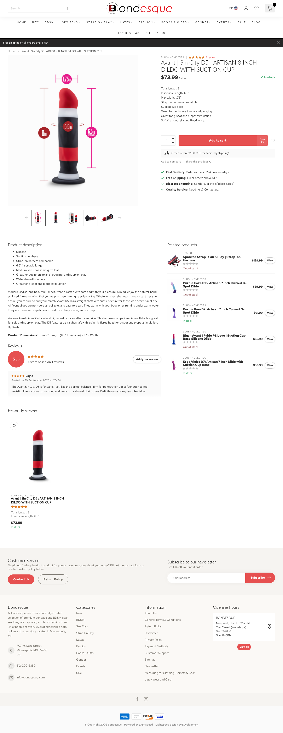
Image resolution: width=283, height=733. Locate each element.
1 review (210, 57)
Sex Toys (70, 22)
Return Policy (53, 579)
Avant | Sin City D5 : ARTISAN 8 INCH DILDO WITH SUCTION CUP (62, 51)
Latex (125, 22)
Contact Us (21, 579)
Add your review (147, 359)
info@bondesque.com (31, 677)
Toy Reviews (129, 33)
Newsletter (152, 666)
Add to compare (171, 161)
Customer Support (157, 653)
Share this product (197, 161)
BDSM (49, 22)
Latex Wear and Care (158, 679)
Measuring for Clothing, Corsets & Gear (170, 673)
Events (223, 22)
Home (21, 22)
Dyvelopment (190, 724)
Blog (256, 22)
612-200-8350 (26, 665)
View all (244, 647)
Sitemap (150, 659)
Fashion (146, 22)
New (35, 22)
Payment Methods (156, 646)
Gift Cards (155, 33)
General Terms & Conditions (163, 620)
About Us (150, 613)
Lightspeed (146, 724)
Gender (202, 22)
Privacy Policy (153, 639)
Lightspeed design (166, 724)
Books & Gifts (174, 22)
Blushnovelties (172, 57)
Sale (242, 22)
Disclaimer (151, 633)
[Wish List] (256, 8)
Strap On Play (99, 22)
